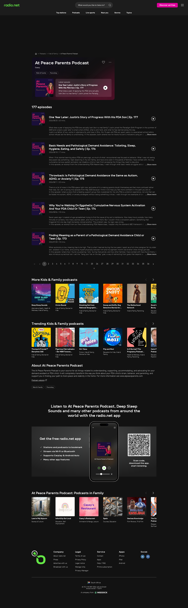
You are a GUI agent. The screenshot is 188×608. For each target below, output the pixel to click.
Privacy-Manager (82, 571)
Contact (100, 556)
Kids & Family (41, 73)
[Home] (36, 54)
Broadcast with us (60, 567)
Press (55, 560)
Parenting (53, 73)
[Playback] (105, 88)
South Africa (96, 583)
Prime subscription (104, 567)
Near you (104, 13)
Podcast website (38, 380)
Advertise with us (60, 563)
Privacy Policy (80, 560)
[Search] (109, 5)
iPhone (121, 556)
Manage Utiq (80, 567)
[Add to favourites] (103, 62)
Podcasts (76, 13)
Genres (117, 13)
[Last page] (94, 268)
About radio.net (59, 556)
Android (122, 563)
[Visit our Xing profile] (148, 556)
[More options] (110, 62)
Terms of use (80, 556)
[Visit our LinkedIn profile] (143, 556)
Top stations (61, 13)
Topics (129, 13)
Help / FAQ (101, 563)
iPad (120, 560)
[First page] (35, 264)
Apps (99, 560)
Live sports (90, 13)
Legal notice (80, 563)
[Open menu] (182, 5)
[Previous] (146, 279)
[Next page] (153, 264)
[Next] (153, 279)
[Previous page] (40, 264)
